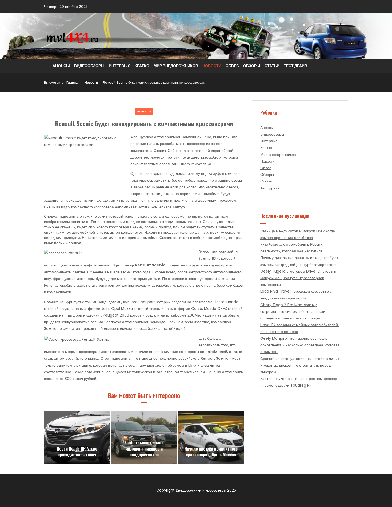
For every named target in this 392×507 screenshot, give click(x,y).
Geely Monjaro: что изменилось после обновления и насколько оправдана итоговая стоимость (300, 345)
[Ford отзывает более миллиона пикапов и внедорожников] (144, 437)
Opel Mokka (122, 308)
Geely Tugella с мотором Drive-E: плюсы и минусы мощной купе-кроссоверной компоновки (298, 278)
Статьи (272, 65)
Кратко (142, 65)
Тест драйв (295, 65)
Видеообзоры (89, 65)
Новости (211, 65)
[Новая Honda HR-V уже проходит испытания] (77, 437)
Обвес (232, 65)
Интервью (119, 65)
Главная (72, 82)
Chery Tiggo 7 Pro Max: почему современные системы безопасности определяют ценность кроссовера (292, 311)
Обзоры (251, 65)
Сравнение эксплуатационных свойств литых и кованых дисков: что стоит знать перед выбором (299, 365)
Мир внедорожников (176, 65)
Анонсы (61, 65)
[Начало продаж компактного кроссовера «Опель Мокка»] (211, 437)
